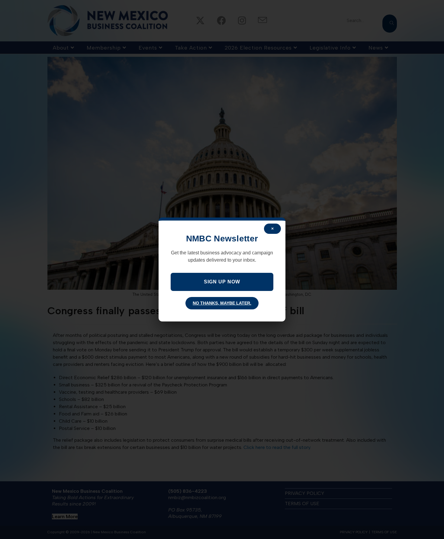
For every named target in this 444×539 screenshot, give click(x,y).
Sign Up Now (222, 281)
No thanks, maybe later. (222, 303)
